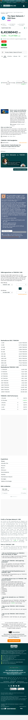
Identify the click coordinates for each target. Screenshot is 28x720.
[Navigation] (1, 5)
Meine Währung (4, 282)
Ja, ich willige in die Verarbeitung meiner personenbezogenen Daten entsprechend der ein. (12, 235)
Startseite (2, 12)
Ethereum (3, 470)
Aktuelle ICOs (4, 463)
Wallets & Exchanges (6, 481)
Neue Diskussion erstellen (20, 169)
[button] (13, 553)
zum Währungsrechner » (22, 294)
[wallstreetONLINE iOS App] (13, 689)
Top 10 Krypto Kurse (18, 12)
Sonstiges (3, 479)
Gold (8, 136)
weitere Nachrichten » (23, 142)
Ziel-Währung (3, 290)
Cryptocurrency (9, 12)
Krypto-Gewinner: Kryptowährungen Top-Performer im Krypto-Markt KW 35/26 (11, 145)
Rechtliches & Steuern (6, 476)
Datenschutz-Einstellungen (7, 682)
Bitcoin (13, 125)
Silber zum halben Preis (6, 127)
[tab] (14, 555)
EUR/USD (18, 124)
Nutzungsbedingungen (22, 682)
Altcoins (3, 465)
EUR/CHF (22, 124)
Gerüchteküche (5, 472)
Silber (11, 136)
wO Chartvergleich (11, 148)
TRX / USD (4, 489)
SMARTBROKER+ (19, 662)
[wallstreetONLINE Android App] (20, 689)
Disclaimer (13, 681)
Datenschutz (20, 681)
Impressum (6, 681)
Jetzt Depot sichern (14, 667)
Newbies (3, 474)
